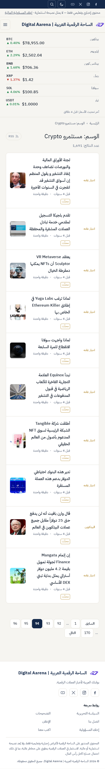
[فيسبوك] (96, 4)
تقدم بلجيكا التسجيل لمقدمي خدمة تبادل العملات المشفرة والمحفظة (49, 222)
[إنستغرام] (88, 4)
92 (59, 623)
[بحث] (52, 4)
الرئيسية (94, 123)
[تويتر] (80, 4)
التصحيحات (43, 713)
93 (48, 623)
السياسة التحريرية (88, 713)
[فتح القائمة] (5, 25)
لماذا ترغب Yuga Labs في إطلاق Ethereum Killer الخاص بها (50, 305)
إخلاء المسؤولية (89, 729)
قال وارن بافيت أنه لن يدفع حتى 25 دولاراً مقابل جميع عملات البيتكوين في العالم (50, 520)
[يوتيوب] (72, 4)
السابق (89, 623)
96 (15, 623)
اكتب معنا (44, 729)
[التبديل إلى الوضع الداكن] (61, 4)
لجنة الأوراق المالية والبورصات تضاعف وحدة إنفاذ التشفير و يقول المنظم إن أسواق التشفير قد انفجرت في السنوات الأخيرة (49, 173)
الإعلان (46, 721)
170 (87, 632)
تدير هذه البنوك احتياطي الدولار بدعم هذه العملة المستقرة (52, 479)
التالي (72, 632)
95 (26, 623)
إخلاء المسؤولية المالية (18, 12)
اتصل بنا (93, 721)
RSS (11, 136)
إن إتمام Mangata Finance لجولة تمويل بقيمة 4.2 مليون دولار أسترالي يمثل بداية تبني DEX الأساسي (53, 568)
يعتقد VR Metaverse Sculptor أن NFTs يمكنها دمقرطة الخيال (50, 264)
